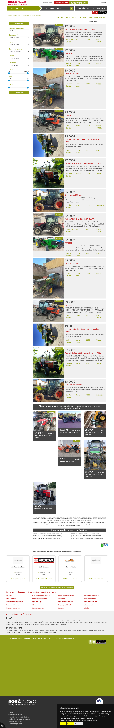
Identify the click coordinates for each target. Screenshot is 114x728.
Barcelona (53, 621)
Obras (34, 605)
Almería (28, 621)
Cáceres (64, 621)
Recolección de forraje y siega (14, 601)
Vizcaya (53, 624)
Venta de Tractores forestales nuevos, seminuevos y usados (48, 536)
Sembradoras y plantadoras (39, 598)
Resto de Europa (53, 632)
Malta (96, 630)
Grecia (56, 630)
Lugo (58, 622)
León (50, 622)
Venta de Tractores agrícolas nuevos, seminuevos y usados (47, 533)
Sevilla (18, 624)
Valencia (42, 624)
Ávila (38, 621)
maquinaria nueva (48, 592)
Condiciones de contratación (18, 717)
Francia (21, 630)
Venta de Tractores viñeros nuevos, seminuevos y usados (47, 535)
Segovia (14, 624)
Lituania (79, 630)
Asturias (33, 621)
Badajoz (42, 621)
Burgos (59, 621)
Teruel (32, 624)
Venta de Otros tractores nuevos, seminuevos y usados (46, 539)
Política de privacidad (15, 724)
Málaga (67, 622)
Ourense (86, 622)
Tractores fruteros (35, 15)
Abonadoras (61, 598)
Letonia (74, 630)
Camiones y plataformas (12, 605)
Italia (65, 630)
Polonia (13, 632)
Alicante (23, 621)
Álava (13, 621)
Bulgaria (31, 630)
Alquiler (86, 608)
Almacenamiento (89, 605)
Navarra (81, 622)
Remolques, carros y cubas (91, 595)
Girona (105, 621)
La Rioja (40, 622)
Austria (8, 632)
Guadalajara (15, 622)
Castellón (78, 621)
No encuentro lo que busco (78, 2)
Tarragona (27, 624)
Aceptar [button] (63, 724)
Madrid (62, 622)
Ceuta (83, 621)
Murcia (76, 622)
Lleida (54, 622)
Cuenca (100, 621)
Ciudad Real (89, 621)
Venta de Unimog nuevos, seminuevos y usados (82, 536)
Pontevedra (97, 622)
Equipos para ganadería (90, 601)
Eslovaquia (35, 632)
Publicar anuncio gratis (61, 2)
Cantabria (73, 621)
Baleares (47, 621)
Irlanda (52, 630)
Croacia (61, 630)
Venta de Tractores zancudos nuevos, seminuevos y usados (86, 535)
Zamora (58, 624)
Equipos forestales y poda (65, 601)
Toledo (37, 624)
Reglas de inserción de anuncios (19, 719)
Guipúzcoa (21, 622)
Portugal (18, 632)
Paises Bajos (101, 630)
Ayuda (10, 712)
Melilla (71, 622)
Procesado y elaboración (13, 608)
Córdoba (95, 621)
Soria (22, 624)
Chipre (69, 630)
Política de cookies (15, 721)
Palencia (91, 622)
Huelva (27, 622)
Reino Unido (9, 630)
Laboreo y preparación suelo (66, 595)
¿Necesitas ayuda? (47, 2)
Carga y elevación (11, 598)
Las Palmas (45, 622)
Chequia (36, 630)
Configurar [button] (78, 724)
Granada (8, 622)
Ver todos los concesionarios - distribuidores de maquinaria (57, 587)
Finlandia (41, 632)
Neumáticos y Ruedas (38, 608)
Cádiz (68, 621)
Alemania (15, 630)
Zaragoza (64, 624)
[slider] (9, 73)
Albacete (18, 621)
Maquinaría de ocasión (16, 614)
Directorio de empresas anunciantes (91, 8)
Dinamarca (42, 630)
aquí (95, 720)
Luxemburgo (85, 630)
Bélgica (26, 630)
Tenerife (8, 624)
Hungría (91, 630)
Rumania (23, 632)
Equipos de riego (37, 601)
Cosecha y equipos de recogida (41, 595)
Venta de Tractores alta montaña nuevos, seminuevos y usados (87, 538)
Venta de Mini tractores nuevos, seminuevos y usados (46, 538)
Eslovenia (29, 632)
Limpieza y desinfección (65, 605)
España (9, 618)
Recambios (61, 608)
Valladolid (47, 624)
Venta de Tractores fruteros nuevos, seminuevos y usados (85, 533)
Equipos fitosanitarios (90, 598)
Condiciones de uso (15, 714)
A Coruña (8, 621)
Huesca (31, 622)
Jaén (35, 622)
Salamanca (104, 622)
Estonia (48, 630)
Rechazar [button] (70, 724)
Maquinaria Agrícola (14, 15)
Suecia (46, 632)
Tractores (25, 15)
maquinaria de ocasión (29, 592)
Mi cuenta (103, 2)
